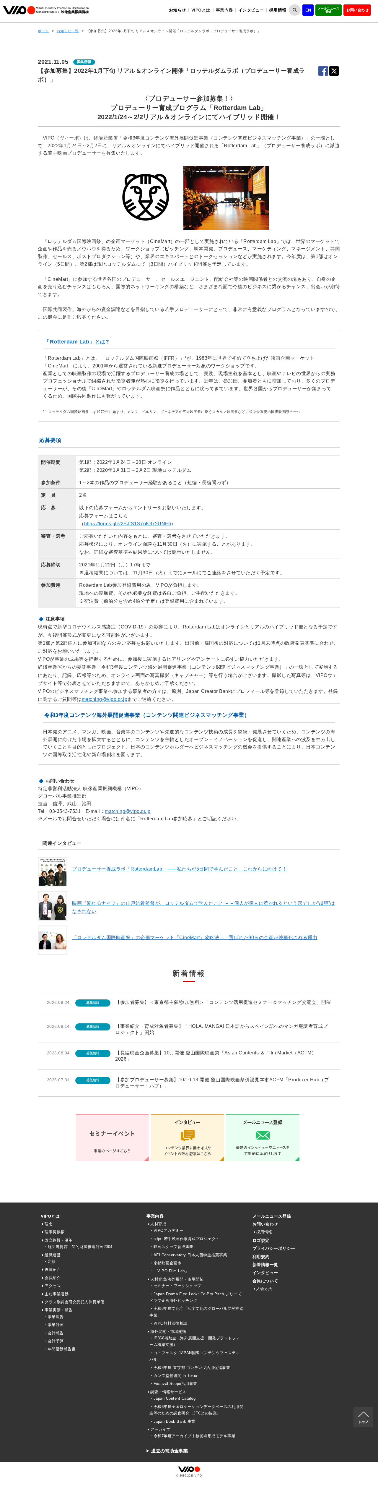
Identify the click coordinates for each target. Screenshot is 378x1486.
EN (308, 10)
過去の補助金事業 (169, 1450)
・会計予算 (54, 1341)
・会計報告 (54, 1333)
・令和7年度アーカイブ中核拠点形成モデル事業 (192, 1436)
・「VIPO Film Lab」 (169, 1271)
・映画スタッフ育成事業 (171, 1246)
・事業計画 (54, 1325)
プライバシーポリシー (273, 1248)
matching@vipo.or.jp (105, 699)
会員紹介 (53, 1278)
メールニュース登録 (329, 10)
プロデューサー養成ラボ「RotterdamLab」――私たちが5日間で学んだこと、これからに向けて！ (179, 868)
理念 (49, 1224)
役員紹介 (53, 1269)
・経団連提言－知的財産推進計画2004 (78, 1246)
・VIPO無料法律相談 (168, 1323)
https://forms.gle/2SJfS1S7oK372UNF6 (127, 523)
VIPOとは (50, 1216)
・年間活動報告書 (60, 1349)
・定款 (50, 1261)
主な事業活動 (57, 1294)
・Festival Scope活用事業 (173, 1383)
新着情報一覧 (265, 1264)
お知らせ (177, 10)
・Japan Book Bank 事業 (172, 1421)
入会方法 (264, 1288)
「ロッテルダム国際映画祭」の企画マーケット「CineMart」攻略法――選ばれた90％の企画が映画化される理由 (194, 937)
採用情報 (277, 10)
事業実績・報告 (59, 1310)
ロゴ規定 (261, 1240)
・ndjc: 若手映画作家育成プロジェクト (184, 1239)
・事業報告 (54, 1317)
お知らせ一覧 (68, 31)
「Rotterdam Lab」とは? (76, 342)
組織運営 (53, 1255)
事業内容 (155, 1216)
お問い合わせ (357, 10)
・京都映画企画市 (165, 1263)
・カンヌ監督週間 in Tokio (173, 1375)
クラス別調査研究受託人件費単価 (75, 1302)
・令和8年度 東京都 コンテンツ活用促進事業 (189, 1367)
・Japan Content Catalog (172, 1398)
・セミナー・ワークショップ (175, 1286)
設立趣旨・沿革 (59, 1240)
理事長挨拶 (55, 1232)
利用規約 (261, 1256)
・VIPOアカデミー (166, 1230)
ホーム (43, 31)
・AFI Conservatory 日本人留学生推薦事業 (188, 1255)
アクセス (53, 1286)
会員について (265, 1280)
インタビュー (251, 10)
